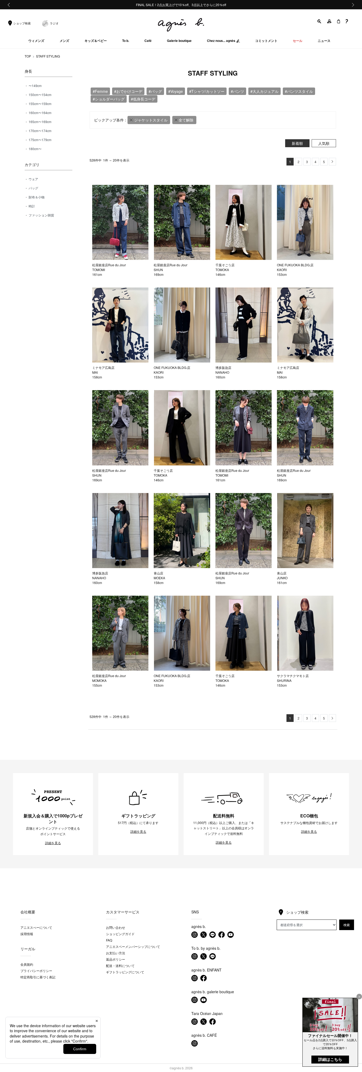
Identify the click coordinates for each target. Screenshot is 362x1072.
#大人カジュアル (264, 91)
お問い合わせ (115, 927)
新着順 (297, 143)
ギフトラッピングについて (125, 972)
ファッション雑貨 (41, 215)
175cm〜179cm (39, 139)
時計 (31, 206)
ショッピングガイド (120, 933)
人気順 (323, 143)
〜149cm (35, 85)
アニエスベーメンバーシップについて (133, 946)
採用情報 (26, 933)
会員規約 (26, 964)
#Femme (100, 91)
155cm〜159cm (39, 103)
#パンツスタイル (299, 91)
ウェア (33, 179)
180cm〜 (35, 148)
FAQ (109, 940)
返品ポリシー (115, 959)
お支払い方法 (115, 953)
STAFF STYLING (48, 56)
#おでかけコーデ (128, 91)
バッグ (33, 188)
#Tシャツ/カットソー (206, 91)
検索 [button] (346, 924)
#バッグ (155, 91)
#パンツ (237, 91)
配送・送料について (120, 965)
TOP (28, 56)
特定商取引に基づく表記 (37, 977)
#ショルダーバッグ (109, 99)
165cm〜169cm (39, 121)
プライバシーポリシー (36, 970)
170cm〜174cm (39, 130)
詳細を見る (53, 843)
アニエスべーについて (36, 927)
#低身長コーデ (143, 99)
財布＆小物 (36, 197)
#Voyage (175, 91)
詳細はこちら (330, 1059)
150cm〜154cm (39, 94)
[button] (319, 21)
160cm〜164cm (39, 112)
